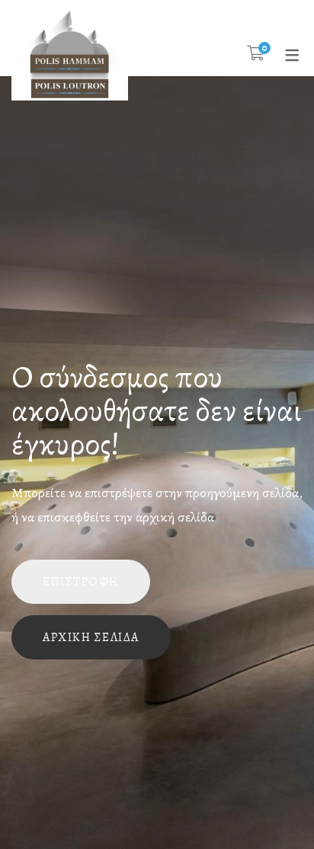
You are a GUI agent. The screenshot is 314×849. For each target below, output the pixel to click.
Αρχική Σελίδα (91, 637)
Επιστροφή (81, 581)
